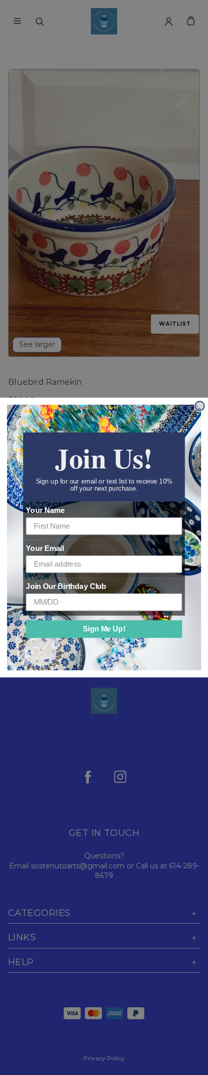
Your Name (45, 510)
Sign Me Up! (104, 629)
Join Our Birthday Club (66, 586)
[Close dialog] (199, 406)
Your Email (45, 548)
